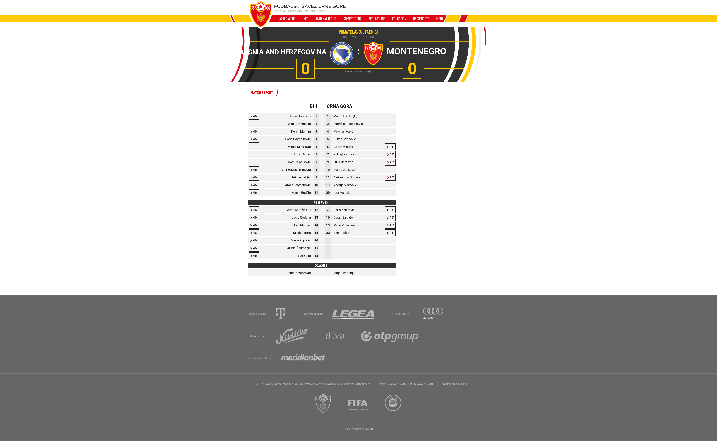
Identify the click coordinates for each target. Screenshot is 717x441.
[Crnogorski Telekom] (280, 313)
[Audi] (433, 313)
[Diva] (334, 336)
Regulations (377, 18)
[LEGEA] (353, 313)
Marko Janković (344, 170)
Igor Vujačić (341, 192)
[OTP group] (389, 336)
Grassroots (421, 18)
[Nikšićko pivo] (292, 336)
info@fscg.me (458, 383)
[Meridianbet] (303, 358)
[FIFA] (358, 403)
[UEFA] (393, 403)
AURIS (370, 428)
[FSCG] (323, 403)
